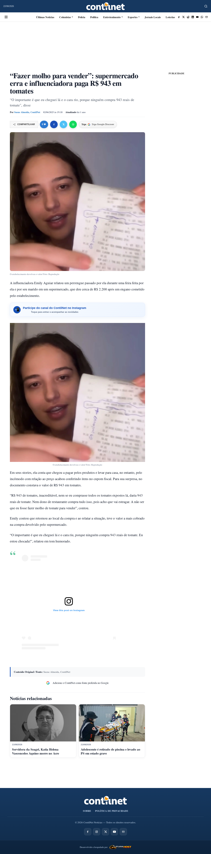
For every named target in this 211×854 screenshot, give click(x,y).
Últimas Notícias (45, 17)
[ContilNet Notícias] (105, 6)
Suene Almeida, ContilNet (27, 112)
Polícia (81, 17)
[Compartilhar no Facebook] (54, 124)
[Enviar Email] (206, 17)
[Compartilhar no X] (63, 124)
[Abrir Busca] (206, 6)
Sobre (87, 811)
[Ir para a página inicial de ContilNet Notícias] (105, 800)
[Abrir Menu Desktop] (6, 17)
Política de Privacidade (111, 811)
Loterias (170, 17)
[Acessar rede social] (179, 17)
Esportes (132, 17)
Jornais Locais (153, 17)
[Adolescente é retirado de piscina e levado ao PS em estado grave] (112, 723)
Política (94, 17)
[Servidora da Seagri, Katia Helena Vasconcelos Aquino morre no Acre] (43, 723)
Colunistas (65, 17)
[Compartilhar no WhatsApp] (73, 124)
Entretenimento (112, 17)
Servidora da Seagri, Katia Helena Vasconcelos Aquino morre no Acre (35, 751)
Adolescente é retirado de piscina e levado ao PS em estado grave (110, 751)
